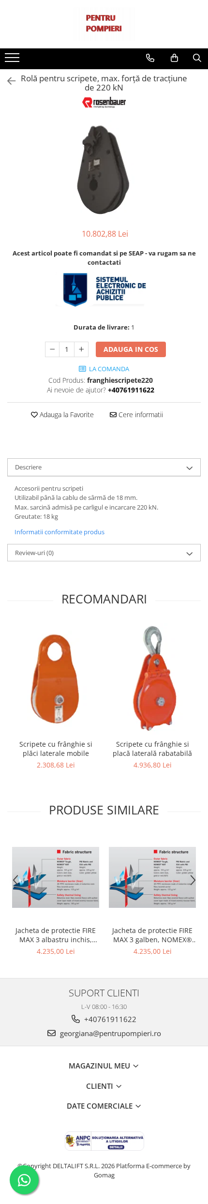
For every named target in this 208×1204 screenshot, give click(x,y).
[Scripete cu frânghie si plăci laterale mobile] (55, 678)
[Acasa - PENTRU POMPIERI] (104, 24)
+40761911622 (109, 1019)
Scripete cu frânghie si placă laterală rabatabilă (152, 748)
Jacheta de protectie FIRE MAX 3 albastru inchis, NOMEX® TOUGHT (55, 935)
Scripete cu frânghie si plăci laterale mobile (55, 748)
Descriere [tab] (28, 467)
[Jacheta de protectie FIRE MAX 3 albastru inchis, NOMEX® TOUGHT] (55, 877)
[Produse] (13, 60)
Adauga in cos (131, 349)
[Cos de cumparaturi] (174, 58)
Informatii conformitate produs (59, 531)
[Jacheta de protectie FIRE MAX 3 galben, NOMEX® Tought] (152, 877)
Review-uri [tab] (34, 552)
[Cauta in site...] (197, 58)
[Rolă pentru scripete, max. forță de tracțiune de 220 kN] (104, 169)
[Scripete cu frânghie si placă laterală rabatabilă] (152, 679)
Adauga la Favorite (66, 414)
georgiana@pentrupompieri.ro (109, 1033)
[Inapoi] (7, 81)
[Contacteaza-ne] (150, 58)
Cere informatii (140, 414)
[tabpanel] (104, 169)
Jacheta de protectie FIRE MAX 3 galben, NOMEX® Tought (152, 935)
